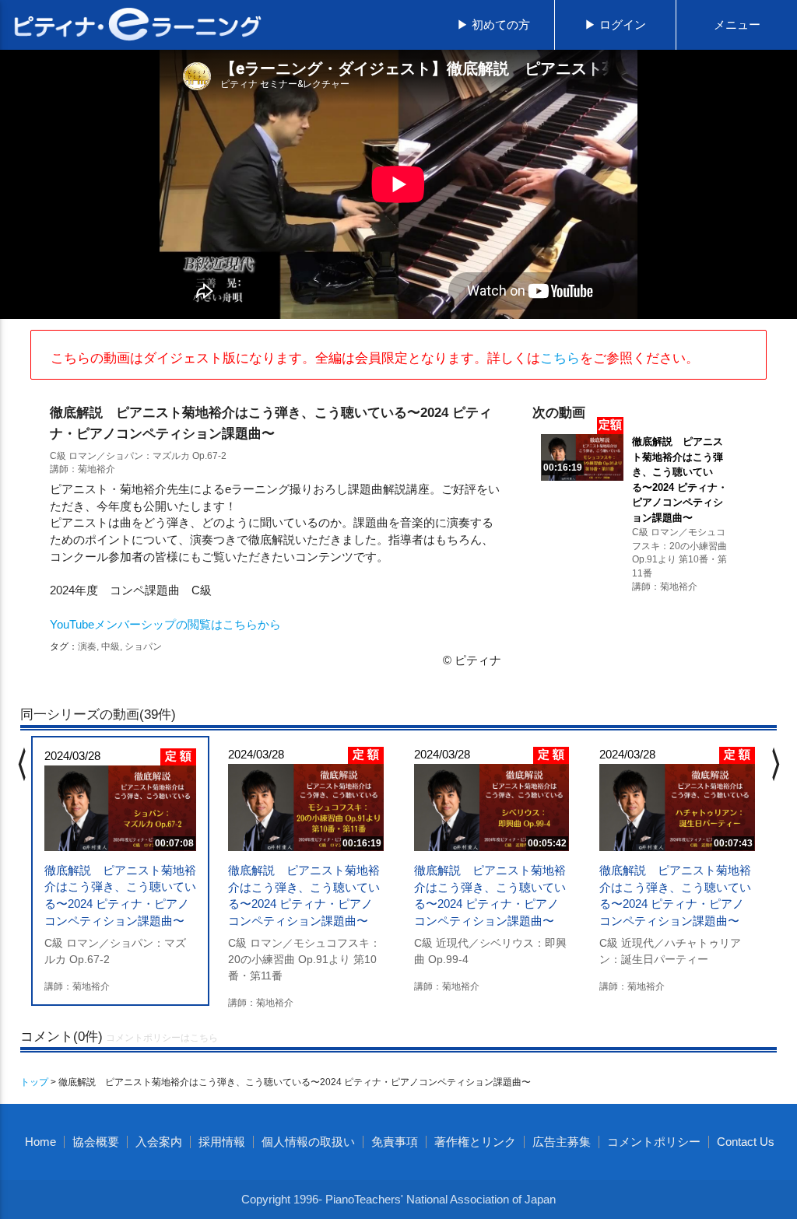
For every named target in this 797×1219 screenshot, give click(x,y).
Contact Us (745, 1142)
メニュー (737, 25)
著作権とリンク (475, 1142)
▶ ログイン (615, 25)
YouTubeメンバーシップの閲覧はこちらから (165, 624)
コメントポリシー (653, 1142)
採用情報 (221, 1142)
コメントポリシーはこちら (162, 1037)
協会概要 (95, 1142)
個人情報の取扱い (308, 1142)
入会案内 (158, 1142)
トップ (34, 1082)
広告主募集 (561, 1142)
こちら (560, 358)
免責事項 (394, 1142)
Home (40, 1142)
